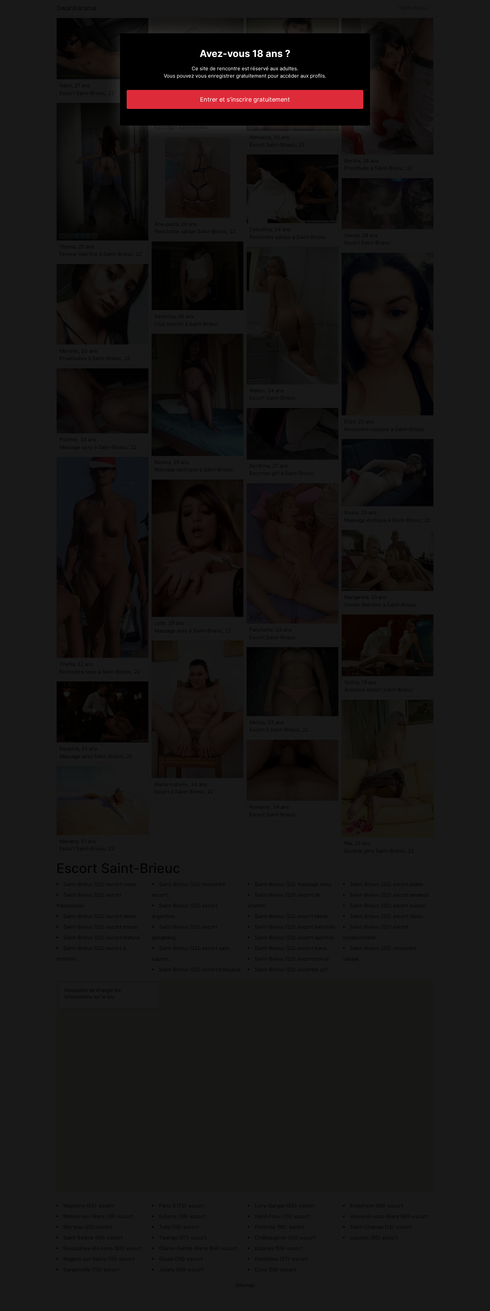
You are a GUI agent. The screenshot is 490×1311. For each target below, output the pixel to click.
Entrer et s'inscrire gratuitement (245, 99)
